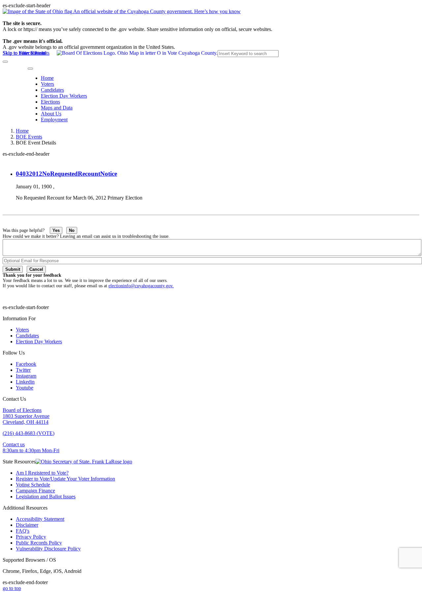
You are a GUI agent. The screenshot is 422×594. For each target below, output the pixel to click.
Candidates (52, 90)
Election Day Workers (64, 96)
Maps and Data (57, 107)
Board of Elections (22, 410)
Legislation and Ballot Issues (45, 496)
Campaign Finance (35, 490)
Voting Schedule (33, 484)
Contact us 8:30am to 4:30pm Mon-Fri (31, 447)
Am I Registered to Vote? (42, 473)
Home (47, 78)
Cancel (36, 269)
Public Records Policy (39, 543)
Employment (54, 119)
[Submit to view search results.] (5, 62)
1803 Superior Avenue (26, 416)
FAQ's (22, 531)
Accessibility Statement (40, 519)
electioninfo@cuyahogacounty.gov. (141, 285)
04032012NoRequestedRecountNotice (66, 173)
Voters (47, 84)
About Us (51, 113)
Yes (56, 230)
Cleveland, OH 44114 (25, 422)
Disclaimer (27, 525)
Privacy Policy (31, 537)
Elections (50, 102)
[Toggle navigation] (30, 69)
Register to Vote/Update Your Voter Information (65, 479)
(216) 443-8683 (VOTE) (28, 433)
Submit (12, 269)
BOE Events (29, 137)
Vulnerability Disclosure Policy (48, 548)
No (72, 230)
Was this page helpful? (26, 230)
